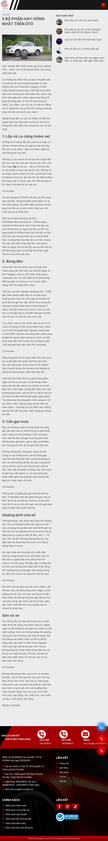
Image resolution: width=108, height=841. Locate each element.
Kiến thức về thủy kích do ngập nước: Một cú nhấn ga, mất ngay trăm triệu (85, 59)
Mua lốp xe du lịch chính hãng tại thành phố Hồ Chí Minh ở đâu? (82, 30)
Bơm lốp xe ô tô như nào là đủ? (82, 20)
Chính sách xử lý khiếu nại (17, 810)
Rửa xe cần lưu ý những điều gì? (82, 48)
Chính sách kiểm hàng (15, 823)
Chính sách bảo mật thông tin (19, 827)
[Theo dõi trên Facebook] (59, 807)
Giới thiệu (63, 768)
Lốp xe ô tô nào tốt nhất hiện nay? (83, 39)
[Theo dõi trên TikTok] (75, 807)
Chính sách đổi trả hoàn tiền (18, 819)
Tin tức (6, 15)
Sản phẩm (64, 772)
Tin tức (62, 776)
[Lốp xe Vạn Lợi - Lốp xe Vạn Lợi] (14, 5)
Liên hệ (62, 781)
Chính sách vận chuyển (16, 814)
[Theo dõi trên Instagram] (67, 807)
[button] (103, 5)
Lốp (4, 66)
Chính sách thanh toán (15, 805)
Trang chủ (64, 763)
